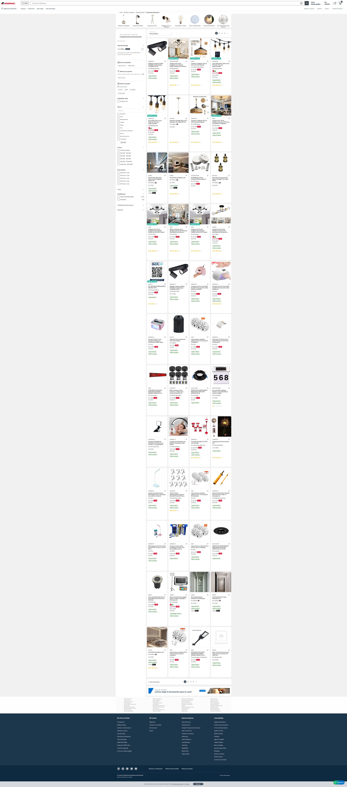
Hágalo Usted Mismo (220, 722)
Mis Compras (153, 728)
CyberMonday (186, 742)
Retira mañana (121, 77)
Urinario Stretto (127, 700)
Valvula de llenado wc (186, 701)
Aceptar (198, 784)
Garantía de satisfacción (124, 736)
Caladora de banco (214, 701)
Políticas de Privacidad (172, 768)
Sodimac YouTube (219, 754)
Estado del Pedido (122, 742)
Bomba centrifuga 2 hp (128, 711)
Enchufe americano (128, 709)
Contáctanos (120, 722)
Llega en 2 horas (122, 65)
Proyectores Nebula (214, 704)
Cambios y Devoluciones (124, 728)
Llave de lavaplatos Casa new (158, 709)
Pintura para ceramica (128, 701)
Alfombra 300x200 (156, 711)
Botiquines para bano (214, 708)
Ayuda (151, 730)
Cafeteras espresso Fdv (157, 698)
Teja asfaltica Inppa (214, 706)
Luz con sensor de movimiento (130, 704)
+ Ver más (123, 142)
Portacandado (156, 704)
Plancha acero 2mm (128, 698)
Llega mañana (131, 65)
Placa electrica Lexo (214, 700)
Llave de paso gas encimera (129, 706)
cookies (187, 784)
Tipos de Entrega (50, 8)
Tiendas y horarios (122, 730)
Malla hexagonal (127, 702)
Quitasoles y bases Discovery (187, 698)
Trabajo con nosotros (188, 733)
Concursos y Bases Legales (124, 751)
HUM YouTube (218, 757)
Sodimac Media (218, 733)
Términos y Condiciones (155, 768)
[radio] (170, 85)
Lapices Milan (184, 709)
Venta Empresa (186, 725)
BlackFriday (185, 751)
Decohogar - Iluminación (129, 12)
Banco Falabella (218, 745)
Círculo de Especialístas (220, 728)
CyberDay (185, 745)
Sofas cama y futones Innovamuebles (159, 705)
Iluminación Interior (140, 12)
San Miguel (132, 89)
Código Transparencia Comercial (191, 728)
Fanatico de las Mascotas (221, 725)
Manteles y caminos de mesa (158, 706)
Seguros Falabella (219, 739)
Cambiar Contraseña (155, 725)
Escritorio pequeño (157, 700)
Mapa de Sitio (185, 754)
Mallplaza (217, 751)
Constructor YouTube (220, 759)
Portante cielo (127, 705)
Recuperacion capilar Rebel (187, 704)
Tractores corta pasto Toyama (216, 705)
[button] (169, 3)
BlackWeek (185, 748)
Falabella (216, 736)
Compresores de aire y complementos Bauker (188, 706)
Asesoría (23, 8)
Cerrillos (120, 89)
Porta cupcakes (156, 701)
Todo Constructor (187, 730)
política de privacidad (178, 784)
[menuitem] (308, 8)
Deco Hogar (40, 8)
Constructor (31, 8)
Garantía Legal (121, 733)
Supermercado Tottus (220, 748)
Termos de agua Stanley (215, 709)
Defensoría (185, 736)
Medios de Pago (121, 725)
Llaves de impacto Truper (187, 702)
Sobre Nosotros (186, 722)
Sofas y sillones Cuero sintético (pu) (130, 708)
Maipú (126, 89)
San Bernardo (121, 93)
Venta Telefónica (186, 739)
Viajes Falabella (218, 742)
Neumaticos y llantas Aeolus (187, 700)
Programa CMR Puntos (123, 745)
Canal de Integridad (122, 748)
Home (121, 12)
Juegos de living (185, 711)
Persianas (183, 705)
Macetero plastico (214, 698)
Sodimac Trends (218, 730)
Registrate (152, 722)
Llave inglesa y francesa (157, 702)
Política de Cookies (187, 768)
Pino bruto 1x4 (156, 708)
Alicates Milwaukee (185, 708)
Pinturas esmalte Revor (215, 702)
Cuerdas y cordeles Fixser (215, 711)
